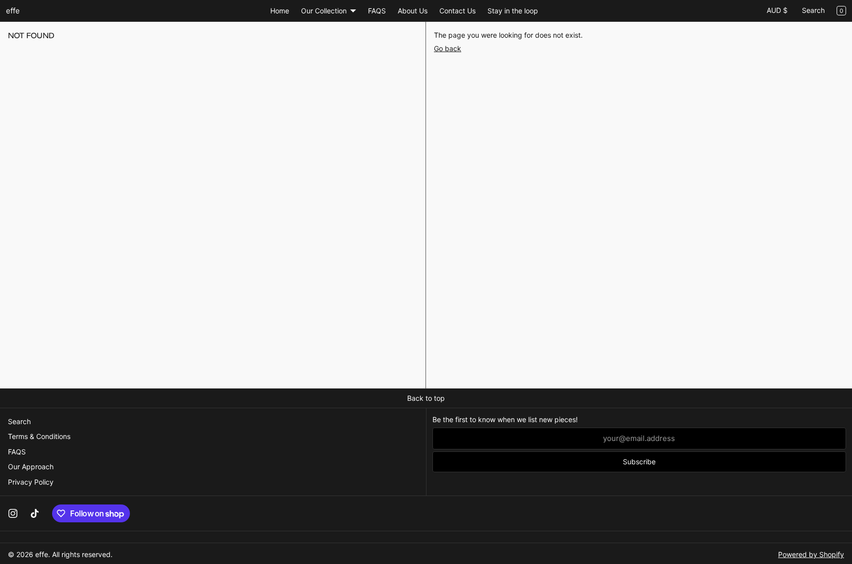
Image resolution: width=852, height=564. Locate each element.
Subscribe (639, 461)
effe (41, 554)
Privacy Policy (31, 482)
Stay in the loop (512, 10)
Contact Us (457, 10)
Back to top (426, 398)
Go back (447, 48)
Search (813, 10)
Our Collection (324, 10)
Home (279, 10)
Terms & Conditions (39, 436)
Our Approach (31, 466)
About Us (412, 10)
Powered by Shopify (811, 554)
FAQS (377, 10)
